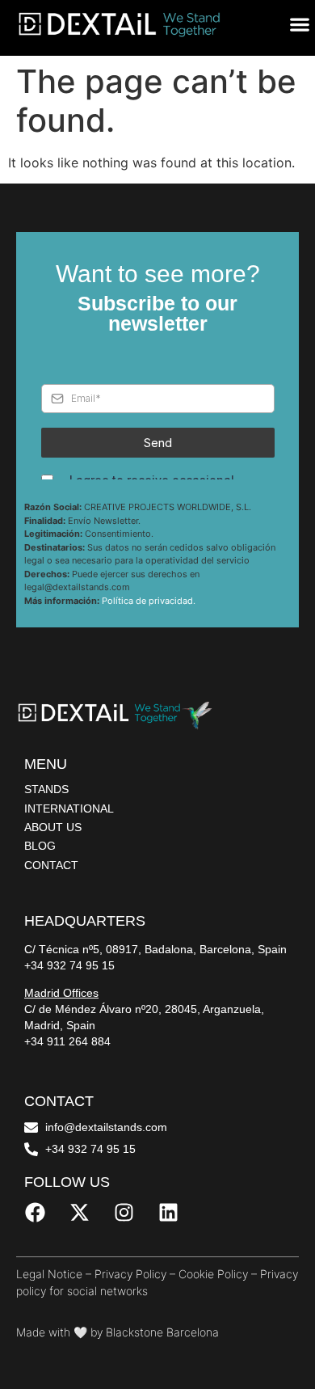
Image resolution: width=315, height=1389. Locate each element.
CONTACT (51, 865)
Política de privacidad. (148, 600)
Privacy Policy (130, 1274)
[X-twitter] (79, 1212)
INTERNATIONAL (69, 808)
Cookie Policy (213, 1274)
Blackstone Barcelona (162, 1332)
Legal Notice (49, 1274)
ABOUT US (53, 827)
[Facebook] (35, 1212)
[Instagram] (123, 1212)
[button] (299, 24)
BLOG (40, 845)
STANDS (46, 789)
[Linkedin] (168, 1212)
